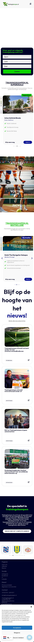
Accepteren (17, 628)
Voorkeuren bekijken (17, 638)
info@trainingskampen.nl (9, 595)
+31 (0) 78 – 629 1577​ (8, 592)
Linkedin (4, 579)
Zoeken (17, 71)
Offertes (4, 566)
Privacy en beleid (7, 585)
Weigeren (17, 633)
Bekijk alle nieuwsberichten (17, 321)
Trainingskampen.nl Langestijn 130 (8, 598)
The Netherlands (7, 604)
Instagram (5, 574)
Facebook (5, 575)
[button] (31, 607)
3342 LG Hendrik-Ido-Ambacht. (8, 601)
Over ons (4, 564)
